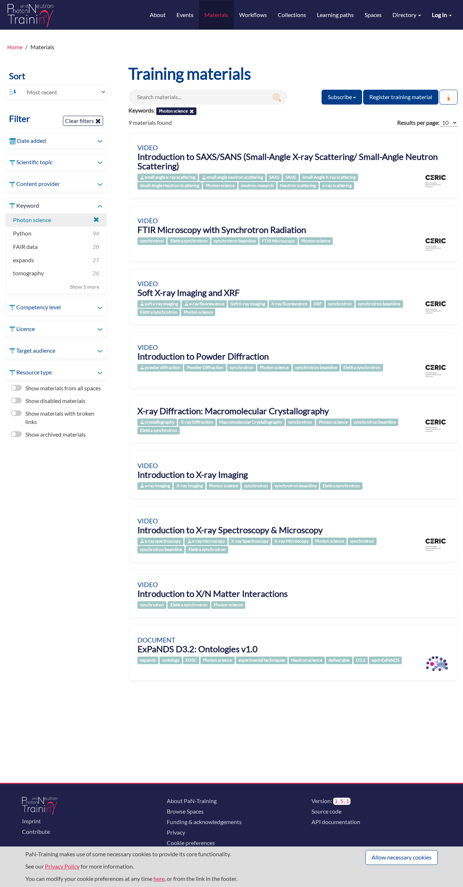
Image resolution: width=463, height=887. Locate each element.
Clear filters (80, 120)
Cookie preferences (191, 842)
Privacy (176, 832)
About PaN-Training (192, 800)
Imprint (31, 821)
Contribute (36, 831)
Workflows (253, 14)
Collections (292, 14)
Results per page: (418, 122)
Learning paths (335, 14)
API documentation (335, 821)
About (158, 14)
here (159, 878)
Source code (326, 811)
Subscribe (340, 96)
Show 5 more (84, 287)
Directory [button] (404, 14)
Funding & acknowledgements (204, 821)
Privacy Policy (62, 866)
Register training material (400, 96)
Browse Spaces (185, 811)
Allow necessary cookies (401, 857)
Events (185, 14)
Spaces (373, 14)
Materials (216, 14)
